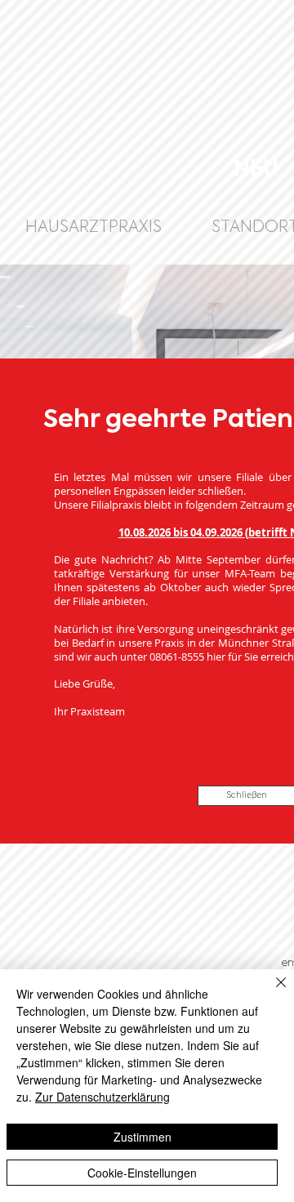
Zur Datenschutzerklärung (102, 1096)
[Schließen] (271, 992)
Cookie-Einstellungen (142, 1172)
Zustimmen (143, 1137)
